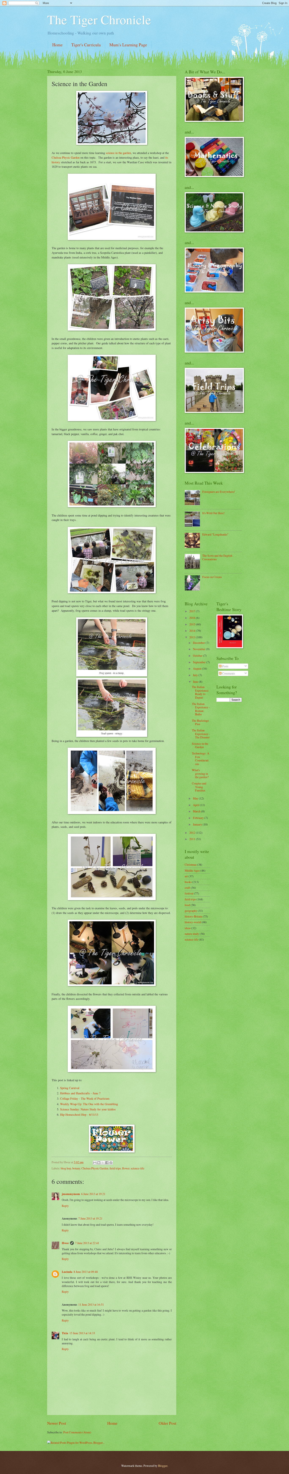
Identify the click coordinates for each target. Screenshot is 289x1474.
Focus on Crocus (212, 577)
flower (125, 1168)
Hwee (65, 1243)
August (197, 668)
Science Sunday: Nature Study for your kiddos (88, 1109)
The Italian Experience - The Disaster (201, 733)
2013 (192, 637)
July (195, 675)
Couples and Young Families (199, 786)
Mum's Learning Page (128, 45)
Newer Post (56, 1423)
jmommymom (71, 1194)
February (198, 818)
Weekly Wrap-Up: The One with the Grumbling (89, 1104)
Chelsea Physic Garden (66, 157)
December (199, 643)
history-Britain (193, 916)
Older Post (167, 1423)
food (187, 905)
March (197, 811)
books (188, 882)
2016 (192, 618)
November (199, 649)
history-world (193, 922)
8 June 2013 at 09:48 (86, 1272)
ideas (188, 928)
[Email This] (95, 1163)
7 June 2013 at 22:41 (87, 1243)
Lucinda (67, 1272)
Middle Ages (192, 870)
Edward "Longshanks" (215, 534)
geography (191, 911)
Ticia (65, 1333)
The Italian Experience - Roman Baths (201, 709)
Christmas (191, 865)
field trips (115, 1168)
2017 (192, 611)
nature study (192, 934)
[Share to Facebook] (107, 1163)
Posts (225, 666)
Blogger (162, 1466)
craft (187, 888)
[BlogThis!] (99, 1163)
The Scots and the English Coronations (217, 557)
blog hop (66, 1168)
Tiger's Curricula (86, 45)
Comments (228, 673)
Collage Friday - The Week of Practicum (84, 1098)
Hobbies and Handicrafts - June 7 (80, 1093)
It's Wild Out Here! (213, 513)
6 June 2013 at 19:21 (93, 1194)
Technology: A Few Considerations (200, 758)
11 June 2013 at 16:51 (91, 1304)
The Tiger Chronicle (99, 19)
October (198, 656)
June (196, 682)
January (198, 824)
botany (76, 1168)
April (196, 805)
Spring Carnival (69, 1088)
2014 (192, 631)
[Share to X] (103, 1163)
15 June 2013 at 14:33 (82, 1333)
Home (57, 45)
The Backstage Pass (200, 722)
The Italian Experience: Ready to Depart (200, 692)
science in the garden (118, 153)
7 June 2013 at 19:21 (90, 1218)
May (196, 798)
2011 (192, 839)
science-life (137, 1168)
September (199, 662)
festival (189, 893)
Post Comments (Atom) (77, 1432)
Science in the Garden (200, 745)
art (186, 876)
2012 (192, 833)
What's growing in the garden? (200, 773)
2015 (192, 624)
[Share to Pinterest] (111, 1163)
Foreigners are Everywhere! (218, 492)
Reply (65, 1206)
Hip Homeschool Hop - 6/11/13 (79, 1115)
